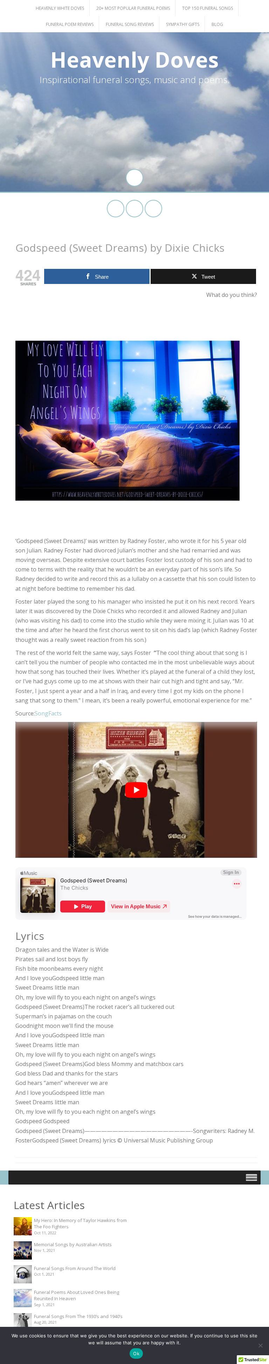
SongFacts (48, 713)
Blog (217, 24)
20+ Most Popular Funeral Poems (133, 8)
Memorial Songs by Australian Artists (73, 1244)
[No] (260, 1345)
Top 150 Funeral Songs (207, 8)
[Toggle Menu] (251, 1177)
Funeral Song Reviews (130, 24)
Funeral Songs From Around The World (75, 1268)
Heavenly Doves (134, 59)
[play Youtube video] (136, 790)
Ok (136, 1353)
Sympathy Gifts (182, 24)
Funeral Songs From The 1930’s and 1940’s (78, 1316)
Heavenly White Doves (60, 8)
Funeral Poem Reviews (70, 24)
